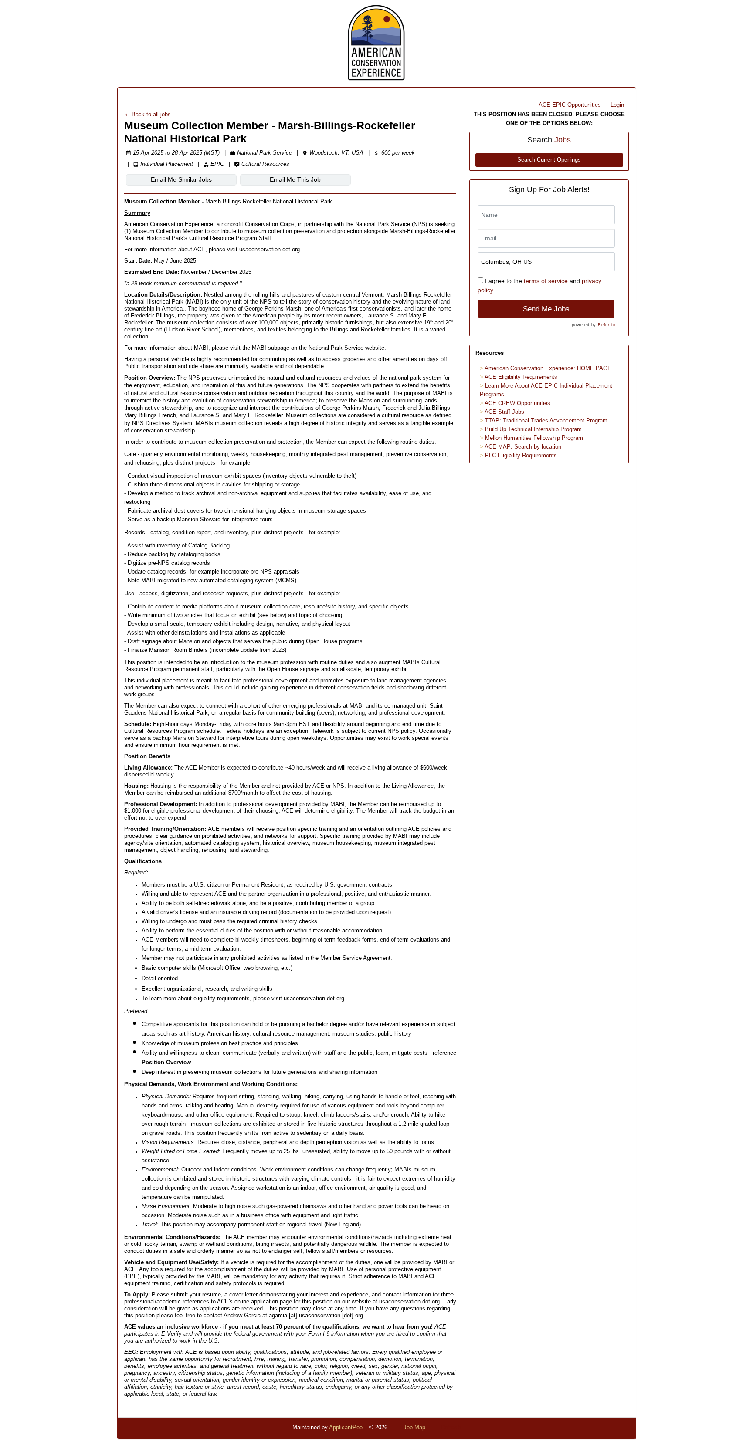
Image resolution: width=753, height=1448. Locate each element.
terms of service (546, 280)
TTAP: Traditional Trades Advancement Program (546, 420)
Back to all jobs (150, 114)
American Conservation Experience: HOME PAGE (548, 368)
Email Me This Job (295, 179)
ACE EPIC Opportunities (570, 104)
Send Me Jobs (546, 309)
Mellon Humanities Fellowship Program (534, 438)
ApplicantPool (346, 1427)
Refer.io (606, 325)
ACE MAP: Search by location (523, 446)
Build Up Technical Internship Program (533, 429)
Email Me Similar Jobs (181, 179)
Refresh (451, 1427)
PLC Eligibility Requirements (521, 455)
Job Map (414, 1427)
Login (617, 104)
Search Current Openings (549, 160)
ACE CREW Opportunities (517, 403)
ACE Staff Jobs (504, 411)
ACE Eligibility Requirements (521, 377)
